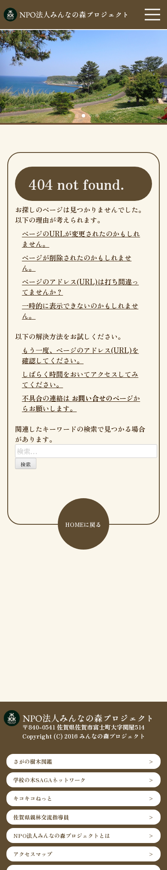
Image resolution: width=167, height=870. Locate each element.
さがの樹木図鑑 (32, 761)
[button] (70, 115)
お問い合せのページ (102, 398)
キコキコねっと (32, 798)
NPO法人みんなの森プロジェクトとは (61, 835)
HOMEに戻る (83, 524)
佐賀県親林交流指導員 (41, 817)
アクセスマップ (32, 854)
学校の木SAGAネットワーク (49, 780)
